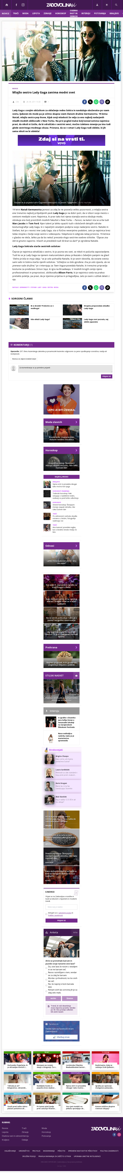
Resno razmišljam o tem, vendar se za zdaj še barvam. (62, 974)
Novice (5, 13)
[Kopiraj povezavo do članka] (107, 101)
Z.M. (17, 102)
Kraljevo (114, 13)
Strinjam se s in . (60, 914)
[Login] (97, 5)
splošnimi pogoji (65, 913)
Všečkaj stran (63, 1037)
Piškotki (61, 1151)
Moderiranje (49, 1151)
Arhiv (75, 932)
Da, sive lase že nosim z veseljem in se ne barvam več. (62, 968)
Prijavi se (106, 376)
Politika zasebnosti (109, 1151)
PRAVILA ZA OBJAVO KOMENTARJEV (24, 359)
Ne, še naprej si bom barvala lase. (61, 985)
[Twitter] (90, 101)
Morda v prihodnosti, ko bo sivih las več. (62, 979)
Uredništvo (24, 1151)
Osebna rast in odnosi (74, 13)
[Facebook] (16, 5)
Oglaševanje (10, 1151)
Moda (25, 13)
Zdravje (47, 13)
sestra (50, 287)
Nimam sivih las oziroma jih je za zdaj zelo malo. (62, 991)
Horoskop (60, 13)
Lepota (36, 13)
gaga (44, 287)
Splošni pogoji (29, 1156)
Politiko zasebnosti (55, 915)
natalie (15, 287)
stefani (34, 287)
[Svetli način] (106, 5)
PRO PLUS (36, 1151)
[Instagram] (23, 5)
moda (56, 287)
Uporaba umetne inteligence (87, 1156)
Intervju (85, 13)
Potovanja (100, 13)
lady (39, 287)
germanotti (25, 287)
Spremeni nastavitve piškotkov (82, 1151)
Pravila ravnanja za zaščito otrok (54, 1156)
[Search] (116, 5)
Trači (16, 13)
